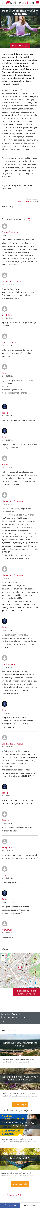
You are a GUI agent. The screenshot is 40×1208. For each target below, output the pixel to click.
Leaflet (20, 987)
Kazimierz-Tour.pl (10, 1014)
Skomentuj (31, 1205)
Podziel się (11, 1205)
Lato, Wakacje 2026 (20, 1157)
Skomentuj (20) (21, 45)
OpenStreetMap (28, 987)
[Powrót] (2, 2)
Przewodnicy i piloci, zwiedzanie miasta (26, 992)
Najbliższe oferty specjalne (17, 1110)
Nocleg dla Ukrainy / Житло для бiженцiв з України (20, 1124)
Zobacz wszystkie (20, 1184)
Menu (37, 2)
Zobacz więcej (20, 1104)
